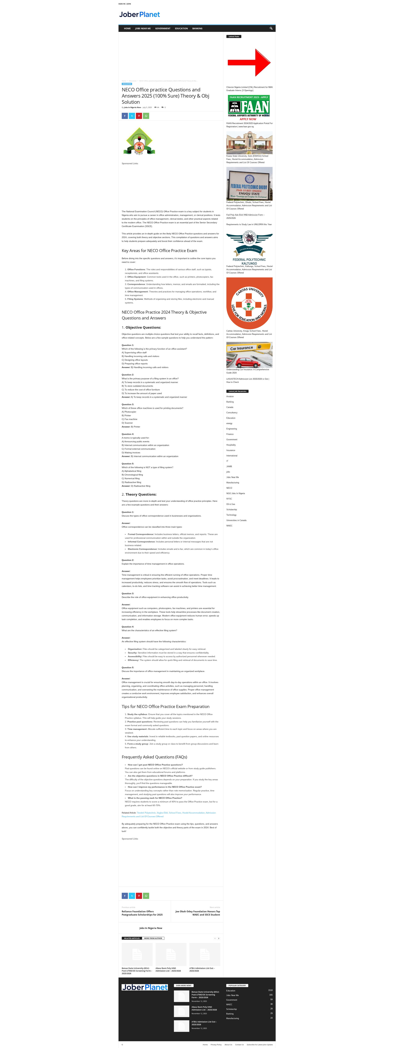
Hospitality (231, 445)
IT (227, 461)
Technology (231, 515)
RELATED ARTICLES (132, 938)
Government (162, 28)
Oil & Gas (230, 504)
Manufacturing (232, 482)
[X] (132, 116)
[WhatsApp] (146, 116)
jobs (228, 472)
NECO (229, 488)
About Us (228, 1044)
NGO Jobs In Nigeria (235, 493)
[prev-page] (215, 938)
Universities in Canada (236, 520)
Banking (197, 28)
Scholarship (231, 509)
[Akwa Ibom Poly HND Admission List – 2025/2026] (171, 954)
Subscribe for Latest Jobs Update (260, 1044)
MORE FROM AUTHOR (153, 938)
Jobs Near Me (143, 28)
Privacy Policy (216, 1044)
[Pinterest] (139, 116)
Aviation (230, 396)
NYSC (229, 499)
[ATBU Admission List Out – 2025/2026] (204, 954)
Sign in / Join (125, 4)
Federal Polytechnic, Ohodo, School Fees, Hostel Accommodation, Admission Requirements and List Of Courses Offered (249, 205)
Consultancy (231, 412)
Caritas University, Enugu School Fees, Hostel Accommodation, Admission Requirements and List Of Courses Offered (249, 334)
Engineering (231, 429)
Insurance (230, 450)
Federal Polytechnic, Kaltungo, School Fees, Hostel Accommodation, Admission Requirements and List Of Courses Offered (249, 269)
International (231, 456)
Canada (229, 407)
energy (229, 423)
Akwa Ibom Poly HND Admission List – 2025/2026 (168, 969)
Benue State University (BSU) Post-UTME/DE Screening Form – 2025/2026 (137, 971)
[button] (271, 28)
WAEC (229, 526)
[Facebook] (125, 116)
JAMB (229, 466)
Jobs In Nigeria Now (132, 107)
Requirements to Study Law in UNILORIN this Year (249, 224)
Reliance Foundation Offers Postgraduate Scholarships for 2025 (142, 913)
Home (127, 28)
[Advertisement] (171, 54)
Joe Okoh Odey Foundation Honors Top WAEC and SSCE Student (198, 913)
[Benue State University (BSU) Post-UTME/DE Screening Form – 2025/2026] (137, 954)
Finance (229, 434)
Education (181, 28)
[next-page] (218, 938)
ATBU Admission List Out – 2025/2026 (202, 969)
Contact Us (239, 1044)
